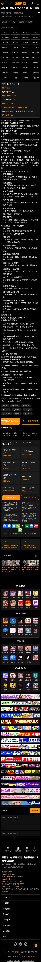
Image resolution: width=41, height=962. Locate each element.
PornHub (5, 68)
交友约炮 (5, 32)
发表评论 (34, 810)
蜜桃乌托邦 (35, 53)
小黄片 (25, 73)
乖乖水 (35, 32)
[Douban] (27, 526)
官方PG (15, 37)
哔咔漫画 (35, 73)
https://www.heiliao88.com (12, 882)
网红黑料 (5, 16)
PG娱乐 (25, 42)
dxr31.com (26, 468)
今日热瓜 (13, 22)
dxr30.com (7, 468)
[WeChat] (18, 526)
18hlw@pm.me (8, 115)
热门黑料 (22, 22)
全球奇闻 (22, 16)
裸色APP (36, 78)
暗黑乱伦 (25, 58)
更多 (36, 556)
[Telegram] (14, 526)
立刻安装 (6, 481)
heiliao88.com (7, 103)
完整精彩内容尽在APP (10, 421)
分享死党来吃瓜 (32, 421)
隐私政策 (17, 961)
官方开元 (35, 37)
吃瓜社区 (17, 410)
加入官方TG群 (11, 497)
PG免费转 (15, 47)
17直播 (15, 42)
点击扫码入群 (27, 491)
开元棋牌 (25, 37)
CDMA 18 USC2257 (28, 961)
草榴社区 (5, 73)
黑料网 (5, 406)
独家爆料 (30, 22)
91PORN (25, 62)
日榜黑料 (13, 27)
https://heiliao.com (9, 96)
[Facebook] (9, 526)
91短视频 (15, 62)
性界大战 (15, 53)
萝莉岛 (15, 68)
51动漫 (25, 78)
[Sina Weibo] (36, 526)
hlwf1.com (6, 88)
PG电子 (5, 42)
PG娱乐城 (5, 37)
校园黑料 (13, 16)
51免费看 (15, 58)
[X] (22, 526)
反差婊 (17, 414)
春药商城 (25, 32)
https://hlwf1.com (8, 874)
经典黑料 (5, 27)
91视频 (15, 78)
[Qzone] (31, 526)
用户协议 (10, 961)
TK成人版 (35, 62)
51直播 (25, 47)
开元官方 (35, 42)
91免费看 (5, 58)
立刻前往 (25, 480)
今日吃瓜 (27, 410)
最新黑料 (5, 22)
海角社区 (5, 62)
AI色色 (15, 73)
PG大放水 (35, 47)
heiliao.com (26, 454)
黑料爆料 (6, 410)
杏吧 (5, 78)
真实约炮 (15, 32)
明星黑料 (26, 406)
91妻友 (35, 68)
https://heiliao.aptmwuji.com (12, 886)
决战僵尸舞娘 (26, 53)
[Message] (20, 530)
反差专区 (30, 16)
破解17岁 (35, 58)
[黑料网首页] (20, 3)
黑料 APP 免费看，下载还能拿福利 (16, 108)
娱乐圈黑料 (6, 414)
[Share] (5, 526)
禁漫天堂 (25, 68)
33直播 (5, 53)
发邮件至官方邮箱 (30, 497)
